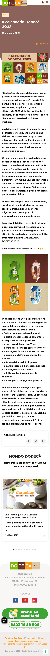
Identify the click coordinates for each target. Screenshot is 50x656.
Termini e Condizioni (14, 638)
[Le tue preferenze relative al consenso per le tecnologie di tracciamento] (45, 651)
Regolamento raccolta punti (16, 644)
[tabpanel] (25, 510)
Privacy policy (31, 638)
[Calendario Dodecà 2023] (25, 282)
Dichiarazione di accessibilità (28, 641)
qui (41, 249)
